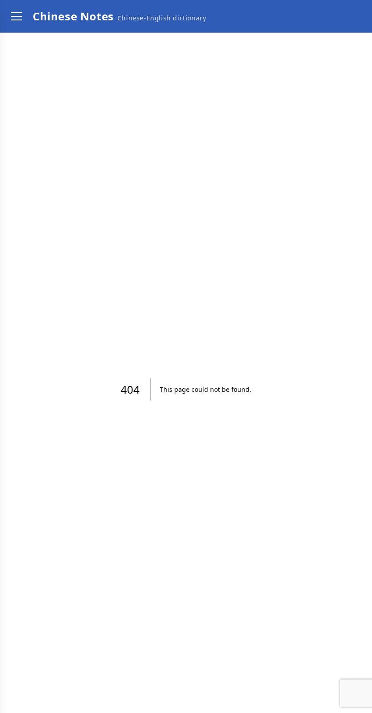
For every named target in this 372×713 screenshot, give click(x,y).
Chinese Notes (73, 16)
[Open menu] (16, 16)
